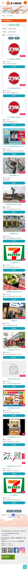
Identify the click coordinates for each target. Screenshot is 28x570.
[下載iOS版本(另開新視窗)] (10, 550)
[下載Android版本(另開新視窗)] (4, 550)
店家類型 (4, 28)
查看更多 (14, 66)
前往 (13, 515)
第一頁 (10, 511)
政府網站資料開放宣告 (6, 531)
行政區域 (4, 31)
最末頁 (17, 511)
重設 (17, 38)
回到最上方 (25, 567)
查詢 (11, 38)
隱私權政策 (23, 531)
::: (1, 15)
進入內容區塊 (3, 6)
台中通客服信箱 (4, 535)
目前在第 (3, 515)
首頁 (3, 15)
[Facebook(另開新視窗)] (16, 550)
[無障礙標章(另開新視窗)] (8, 557)
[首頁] (14, 2)
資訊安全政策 (16, 531)
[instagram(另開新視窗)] (22, 550)
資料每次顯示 (19, 515)
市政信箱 (4, 539)
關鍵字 (4, 35)
